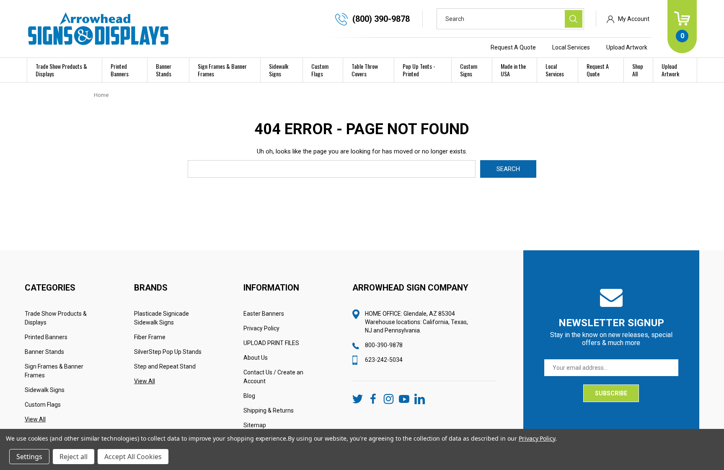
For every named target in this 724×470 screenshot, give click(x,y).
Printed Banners (120, 70)
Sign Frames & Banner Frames (222, 70)
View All (35, 419)
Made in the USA (513, 70)
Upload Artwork (626, 47)
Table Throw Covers (365, 70)
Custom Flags (319, 70)
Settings (29, 456)
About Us (255, 357)
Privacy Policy (261, 328)
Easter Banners (263, 313)
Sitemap (254, 425)
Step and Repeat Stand (165, 366)
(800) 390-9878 (381, 19)
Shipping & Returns (268, 410)
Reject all (73, 456)
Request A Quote (513, 47)
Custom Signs (468, 70)
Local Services (571, 47)
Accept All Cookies (133, 456)
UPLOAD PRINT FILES (271, 343)
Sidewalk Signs (278, 70)
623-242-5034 (384, 359)
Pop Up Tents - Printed (419, 70)
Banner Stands (163, 70)
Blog (249, 395)
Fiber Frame (149, 337)
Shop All (637, 70)
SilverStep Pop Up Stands (168, 351)
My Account (633, 19)
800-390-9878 (384, 345)
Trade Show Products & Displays (61, 70)
